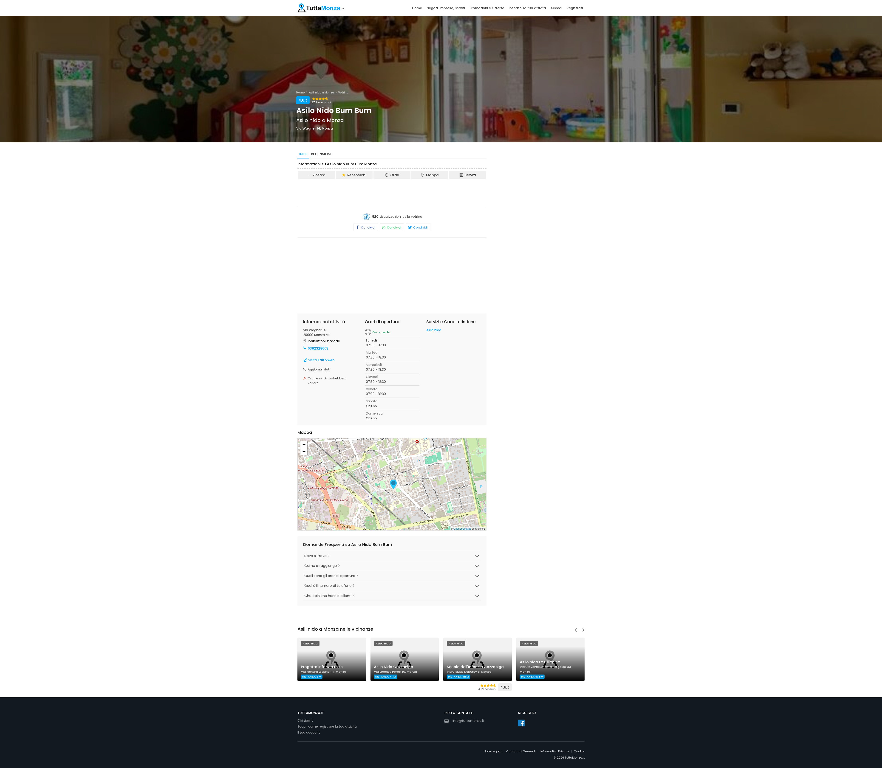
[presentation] (576, 630)
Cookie (579, 751)
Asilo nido (433, 330)
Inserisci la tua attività (527, 8)
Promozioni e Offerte (486, 8)
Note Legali (492, 751)
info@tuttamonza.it (468, 720)
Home (417, 8)
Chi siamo (305, 720)
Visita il (321, 360)
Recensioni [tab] (321, 154)
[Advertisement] (392, 192)
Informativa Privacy (554, 751)
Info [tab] (303, 154)
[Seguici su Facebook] (521, 723)
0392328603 (318, 348)
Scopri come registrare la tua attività (327, 726)
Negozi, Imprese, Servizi (446, 8)
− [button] (303, 451)
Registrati (575, 8)
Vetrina (343, 92)
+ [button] (303, 444)
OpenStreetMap (462, 528)
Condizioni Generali (521, 751)
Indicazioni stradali (323, 341)
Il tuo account (308, 732)
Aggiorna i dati (319, 369)
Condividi (367, 227)
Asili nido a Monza (321, 92)
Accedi (556, 8)
